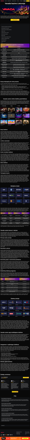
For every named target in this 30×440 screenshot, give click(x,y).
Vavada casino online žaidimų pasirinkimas (6, 29)
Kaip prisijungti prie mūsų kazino (5, 28)
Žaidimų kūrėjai (3, 35)
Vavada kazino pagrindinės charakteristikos (6, 26)
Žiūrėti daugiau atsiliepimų (15, 391)
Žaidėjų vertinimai (3, 41)
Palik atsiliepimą (26, 377)
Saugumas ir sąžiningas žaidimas (5, 38)
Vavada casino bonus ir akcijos (5, 32)
